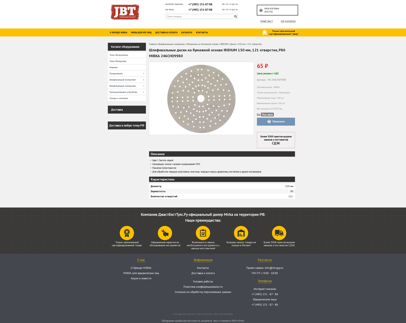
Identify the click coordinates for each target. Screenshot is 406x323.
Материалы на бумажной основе (203, 44)
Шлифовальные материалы (171, 44)
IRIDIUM (224, 44)
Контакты (202, 32)
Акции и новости (141, 278)
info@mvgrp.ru (274, 268)
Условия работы (203, 281)
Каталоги (186, 32)
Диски (233, 44)
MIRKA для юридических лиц (141, 273)
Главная (153, 44)
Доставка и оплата (166, 32)
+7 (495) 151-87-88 (200, 4)
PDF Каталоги (288, 21)
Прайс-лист (266, 21)
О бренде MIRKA (118, 32)
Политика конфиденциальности (203, 286)
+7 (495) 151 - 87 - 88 (265, 294)
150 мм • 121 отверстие (250, 44)
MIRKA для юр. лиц (141, 32)
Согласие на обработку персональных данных (203, 292)
